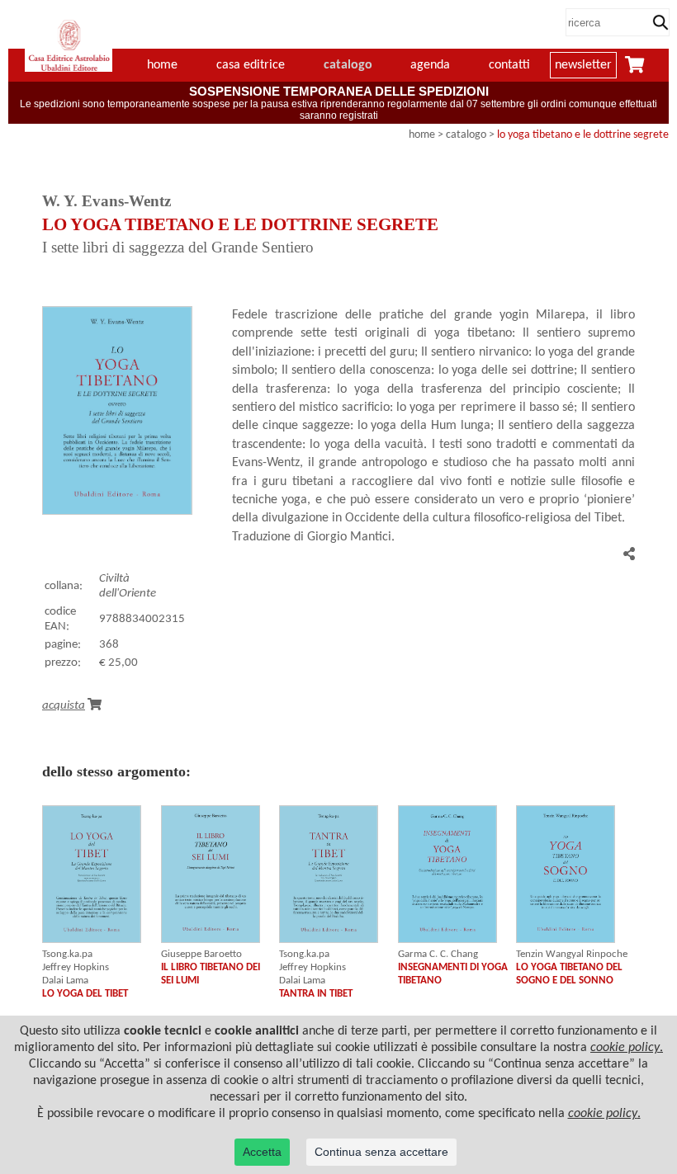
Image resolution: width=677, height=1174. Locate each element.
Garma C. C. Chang (438, 954)
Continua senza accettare (381, 1151)
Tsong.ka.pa (67, 954)
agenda (430, 65)
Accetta (262, 1151)
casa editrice (250, 65)
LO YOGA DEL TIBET (85, 993)
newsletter (583, 65)
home (422, 135)
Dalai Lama (65, 980)
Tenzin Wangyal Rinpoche (571, 954)
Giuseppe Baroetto (201, 954)
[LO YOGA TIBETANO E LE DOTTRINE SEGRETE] (117, 511)
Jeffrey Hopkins (75, 967)
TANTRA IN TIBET (316, 993)
